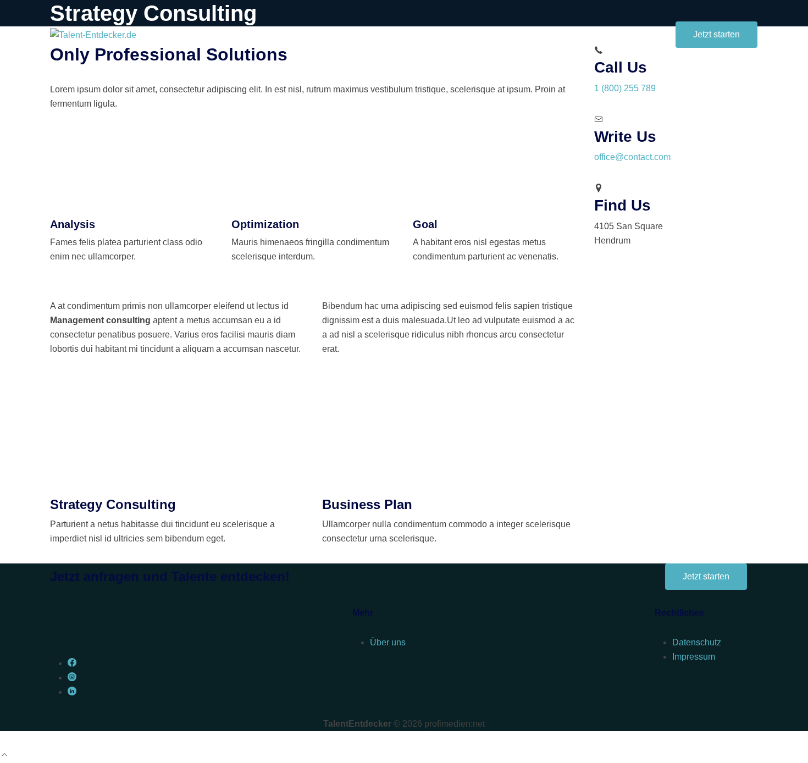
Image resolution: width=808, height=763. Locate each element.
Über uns (388, 642)
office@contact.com (632, 157)
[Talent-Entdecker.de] (93, 34)
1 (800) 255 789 (625, 88)
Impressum (693, 656)
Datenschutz (696, 642)
